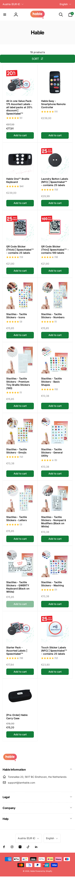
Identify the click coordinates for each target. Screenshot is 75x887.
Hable (32, 871)
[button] (5, 14)
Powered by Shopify (43, 871)
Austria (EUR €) (11, 4)
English (64, 4)
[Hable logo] (10, 760)
